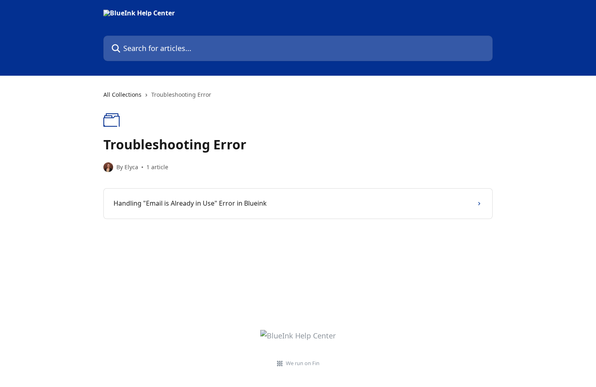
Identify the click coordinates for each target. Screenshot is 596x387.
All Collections (122, 94)
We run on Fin (302, 363)
